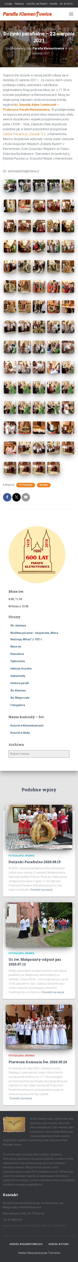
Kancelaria (17, 653)
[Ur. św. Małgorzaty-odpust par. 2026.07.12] (39, 924)
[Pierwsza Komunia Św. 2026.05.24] (39, 1026)
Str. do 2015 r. (67, 3)
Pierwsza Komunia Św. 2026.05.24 (38, 1062)
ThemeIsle (54, 1252)
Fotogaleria (25, 485)
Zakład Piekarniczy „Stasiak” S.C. (25, 134)
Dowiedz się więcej (41, 889)
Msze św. (16, 646)
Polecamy (19, 3)
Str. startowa (18, 625)
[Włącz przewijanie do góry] (70, 1254)
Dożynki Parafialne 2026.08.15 (35, 862)
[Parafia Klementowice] (29, 14)
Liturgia (8, 3)
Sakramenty (17, 675)
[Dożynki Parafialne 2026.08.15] (39, 826)
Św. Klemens (18, 690)
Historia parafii (19, 683)
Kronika (53, 3)
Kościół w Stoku (20, 732)
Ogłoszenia (17, 661)
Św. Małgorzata (19, 697)
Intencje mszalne (21, 668)
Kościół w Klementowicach (27, 725)
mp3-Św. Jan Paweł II (37, 3)
